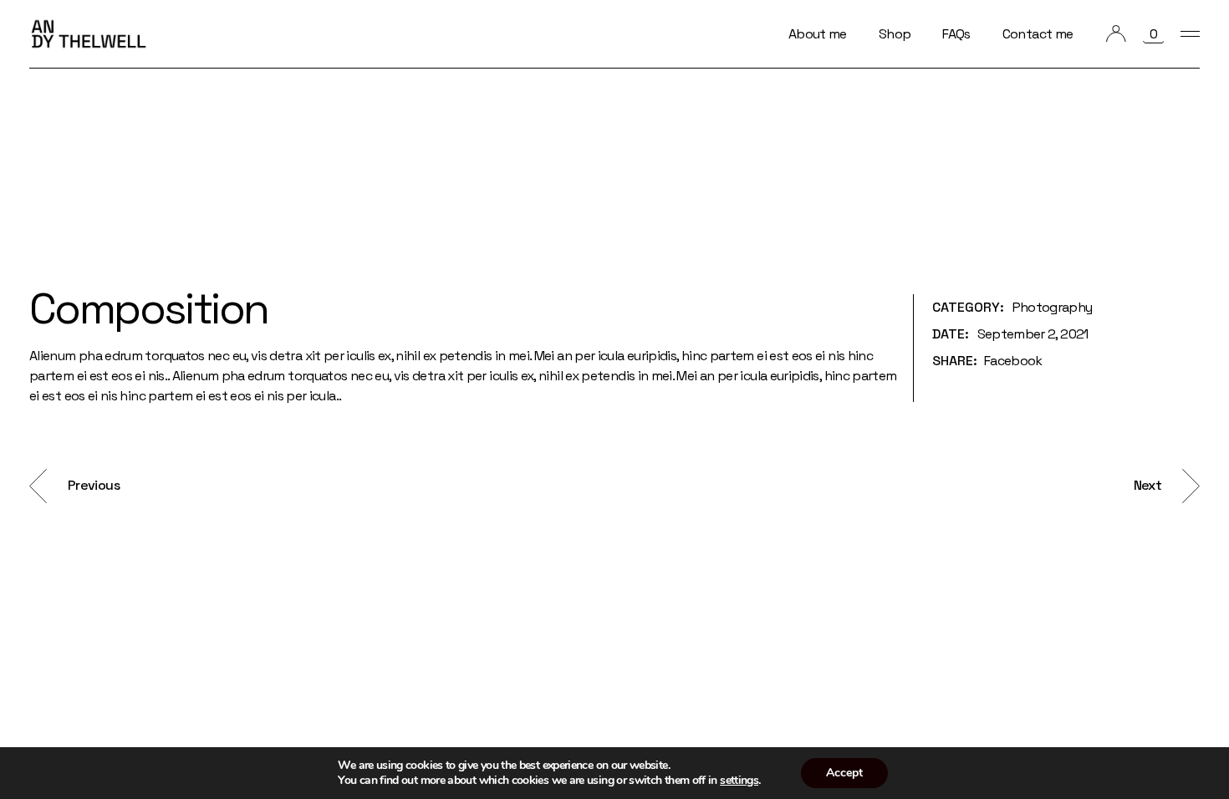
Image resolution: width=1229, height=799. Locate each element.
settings (739, 780)
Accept (844, 773)
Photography (1052, 307)
